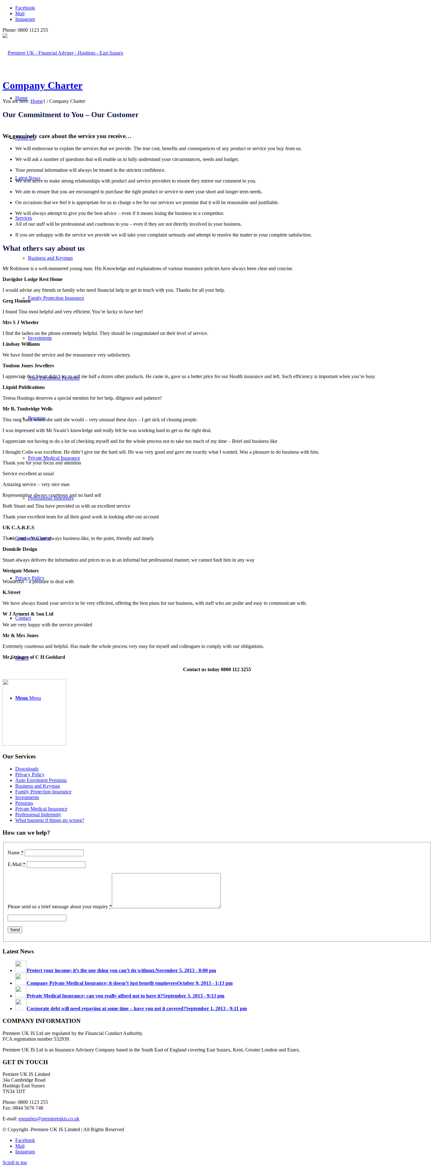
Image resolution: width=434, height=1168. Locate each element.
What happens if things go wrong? (49, 820)
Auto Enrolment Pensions (41, 780)
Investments (27, 797)
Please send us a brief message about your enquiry (60, 906)
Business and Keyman (37, 786)
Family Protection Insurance (43, 791)
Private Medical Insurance (41, 808)
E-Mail (16, 864)
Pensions (24, 803)
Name (16, 852)
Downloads (26, 768)
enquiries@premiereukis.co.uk (48, 1118)
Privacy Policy (29, 774)
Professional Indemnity (38, 814)
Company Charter (43, 85)
